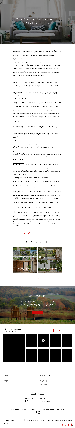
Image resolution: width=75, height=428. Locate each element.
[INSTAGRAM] (65, 424)
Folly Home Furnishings (18, 163)
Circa (43, 82)
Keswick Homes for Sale (43, 381)
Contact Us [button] (37, 312)
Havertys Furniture (17, 124)
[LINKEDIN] (68, 424)
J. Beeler (37, 365)
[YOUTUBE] (71, 424)
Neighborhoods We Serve (9, 381)
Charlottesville (16, 50)
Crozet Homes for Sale (43, 380)
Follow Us (58, 330)
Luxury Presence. (50, 420)
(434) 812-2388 (28, 400)
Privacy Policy (5, 423)
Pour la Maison (39, 102)
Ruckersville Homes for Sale (44, 384)
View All (37, 278)
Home (4, 420)
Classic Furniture (45, 144)
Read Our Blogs (7, 380)
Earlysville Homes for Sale (44, 383)
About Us (7, 420)
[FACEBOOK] (62, 424)
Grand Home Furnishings (37, 62)
